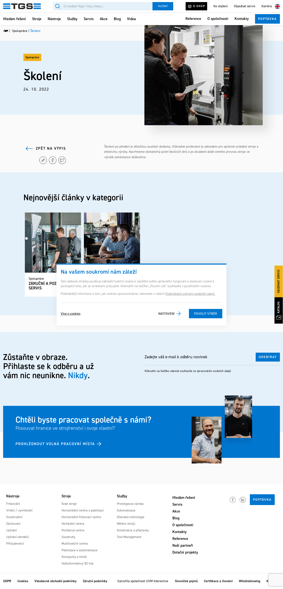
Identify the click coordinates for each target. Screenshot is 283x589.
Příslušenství (15, 543)
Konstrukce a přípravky (133, 530)
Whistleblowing (249, 581)
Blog (117, 18)
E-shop (199, 6)
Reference (193, 18)
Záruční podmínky (95, 581)
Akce (104, 18)
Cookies (22, 581)
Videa (131, 18)
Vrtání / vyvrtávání (19, 510)
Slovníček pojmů (186, 581)
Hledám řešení (14, 18)
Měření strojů (126, 523)
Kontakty (242, 18)
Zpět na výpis (51, 148)
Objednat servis (244, 6)
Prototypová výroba (130, 504)
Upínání (11, 530)
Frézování (13, 504)
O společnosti (217, 18)
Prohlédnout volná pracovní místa (55, 443)
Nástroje (54, 18)
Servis (89, 18)
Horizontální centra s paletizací (83, 510)
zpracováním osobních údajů (214, 371)
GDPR (7, 581)
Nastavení (166, 313)
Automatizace (126, 510)
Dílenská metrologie (130, 517)
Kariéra (266, 6)
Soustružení (14, 517)
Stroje (36, 18)
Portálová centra (73, 530)
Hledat (163, 6)
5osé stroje (69, 504)
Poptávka (267, 19)
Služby (72, 18)
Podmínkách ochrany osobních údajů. (190, 293)
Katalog (279, 307)
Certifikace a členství (218, 581)
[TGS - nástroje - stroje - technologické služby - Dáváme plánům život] (5, 31)
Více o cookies (70, 313)
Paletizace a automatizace (79, 550)
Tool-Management (129, 537)
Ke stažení (220, 6)
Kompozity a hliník (74, 557)
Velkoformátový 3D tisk (78, 563)
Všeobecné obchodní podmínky (55, 581)
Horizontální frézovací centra (81, 517)
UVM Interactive (157, 581)
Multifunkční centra (75, 543)
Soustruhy (68, 537)
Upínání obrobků (17, 537)
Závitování (13, 523)
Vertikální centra (73, 523)
